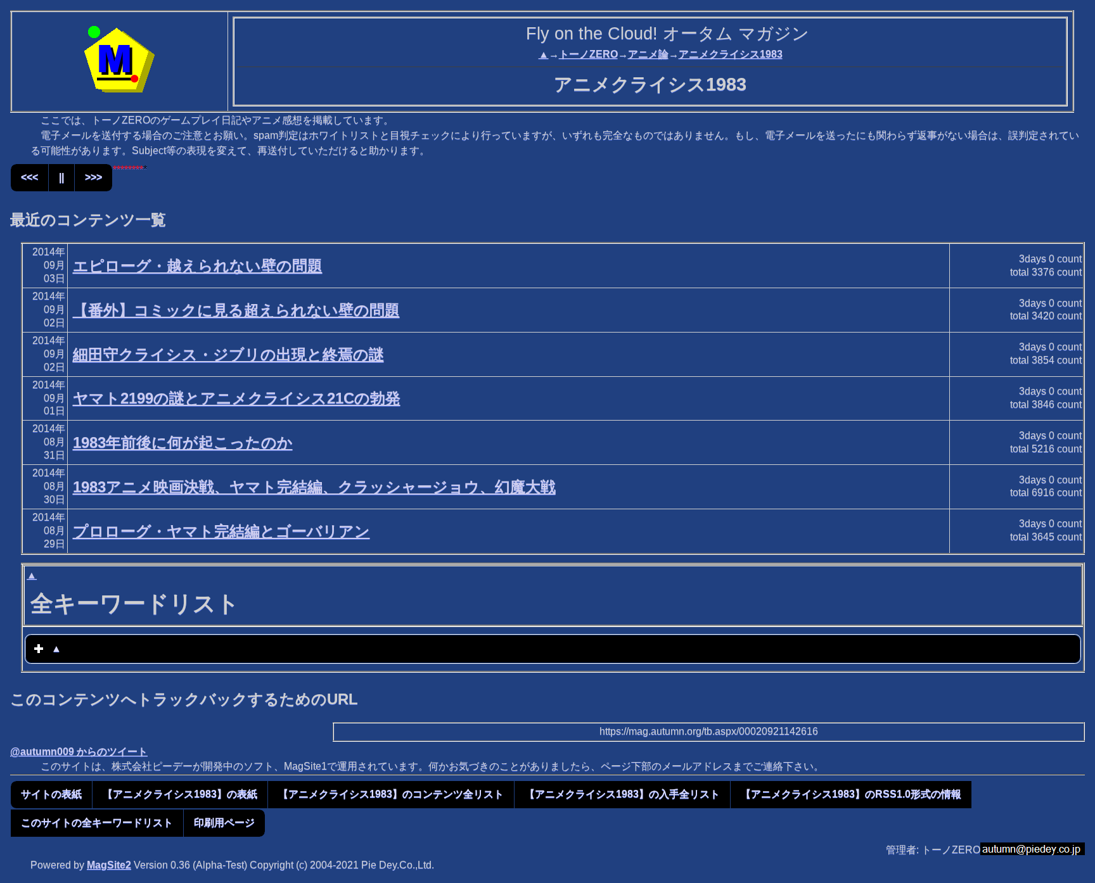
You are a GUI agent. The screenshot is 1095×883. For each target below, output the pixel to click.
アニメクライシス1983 (731, 54)
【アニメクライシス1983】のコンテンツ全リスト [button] (391, 794)
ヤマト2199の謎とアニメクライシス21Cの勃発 (236, 398)
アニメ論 (648, 54)
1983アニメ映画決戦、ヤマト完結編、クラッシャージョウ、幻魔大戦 (314, 486)
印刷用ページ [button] (224, 822)
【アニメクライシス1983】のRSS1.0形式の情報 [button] (851, 794)
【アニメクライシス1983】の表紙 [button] (180, 794)
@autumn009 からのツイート (79, 751)
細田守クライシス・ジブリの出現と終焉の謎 (228, 354)
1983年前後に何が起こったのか (183, 442)
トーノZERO (588, 54)
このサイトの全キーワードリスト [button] (97, 822)
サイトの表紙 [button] (51, 794)
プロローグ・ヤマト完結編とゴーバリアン (221, 531)
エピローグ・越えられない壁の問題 (198, 265)
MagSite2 (109, 865)
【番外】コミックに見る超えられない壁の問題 (236, 310)
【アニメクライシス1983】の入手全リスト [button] (622, 794)
